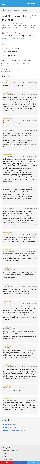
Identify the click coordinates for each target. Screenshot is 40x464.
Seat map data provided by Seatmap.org (14, 39)
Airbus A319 (10, 424)
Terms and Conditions (10, 451)
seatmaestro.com (31, 82)
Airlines (4, 10)
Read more (7, 181)
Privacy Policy (7, 448)
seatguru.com (32, 131)
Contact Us (6, 453)
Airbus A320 (10, 427)
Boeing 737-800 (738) (20, 10)
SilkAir (10, 10)
